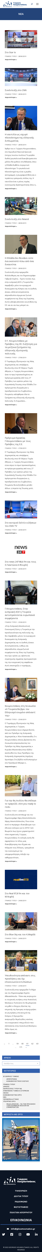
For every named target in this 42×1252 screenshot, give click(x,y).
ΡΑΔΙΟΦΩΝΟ (21, 1201)
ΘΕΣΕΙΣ (6, 1093)
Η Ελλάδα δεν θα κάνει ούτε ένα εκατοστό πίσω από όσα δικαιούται (19, 261)
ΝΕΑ (4, 1097)
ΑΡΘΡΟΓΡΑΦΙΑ (11, 1079)
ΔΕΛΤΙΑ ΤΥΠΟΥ (21, 1196)
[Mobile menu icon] (37, 4)
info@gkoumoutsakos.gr (23, 1229)
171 (20, 1047)
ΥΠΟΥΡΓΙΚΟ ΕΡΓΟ (9, 1101)
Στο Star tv (10, 52)
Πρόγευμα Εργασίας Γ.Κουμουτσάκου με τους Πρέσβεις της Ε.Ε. (18, 441)
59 (18, 1044)
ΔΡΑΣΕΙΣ (6, 1086)
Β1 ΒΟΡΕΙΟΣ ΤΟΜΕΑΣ (11, 1076)
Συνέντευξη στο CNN (15, 90)
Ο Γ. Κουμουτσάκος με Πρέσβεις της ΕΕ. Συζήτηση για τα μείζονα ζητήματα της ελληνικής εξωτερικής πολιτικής (21, 347)
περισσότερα (10, 59)
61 (27, 1044)
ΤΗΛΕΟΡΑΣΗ (21, 1191)
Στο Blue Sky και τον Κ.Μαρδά (20, 934)
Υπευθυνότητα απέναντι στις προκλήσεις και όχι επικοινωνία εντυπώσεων (20, 978)
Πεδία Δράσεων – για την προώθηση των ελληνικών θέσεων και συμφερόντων (20, 1105)
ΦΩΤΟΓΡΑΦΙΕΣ (21, 1207)
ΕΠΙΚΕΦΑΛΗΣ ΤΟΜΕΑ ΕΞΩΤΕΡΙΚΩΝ (16, 1091)
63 (37, 1044)
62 (32, 1044)
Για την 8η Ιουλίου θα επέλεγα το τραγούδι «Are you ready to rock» (20, 803)
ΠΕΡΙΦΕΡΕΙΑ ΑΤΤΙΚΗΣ (11, 1099)
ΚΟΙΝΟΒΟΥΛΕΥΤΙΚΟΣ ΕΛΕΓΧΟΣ (17, 1081)
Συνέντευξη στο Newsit (17, 219)
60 (22, 1044)
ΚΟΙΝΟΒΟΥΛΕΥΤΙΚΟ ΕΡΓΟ (12, 1095)
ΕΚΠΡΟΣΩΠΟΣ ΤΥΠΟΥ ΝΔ (12, 1088)
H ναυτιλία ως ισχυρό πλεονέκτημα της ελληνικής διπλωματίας (19, 137)
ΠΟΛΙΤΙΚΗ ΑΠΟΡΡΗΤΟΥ (21, 1212)
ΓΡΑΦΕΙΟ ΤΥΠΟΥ (11, 56)
